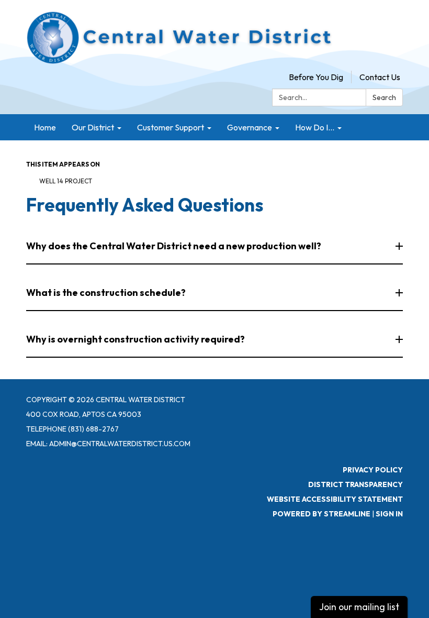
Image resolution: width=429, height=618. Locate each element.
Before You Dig (316, 77)
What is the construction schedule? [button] (106, 292)
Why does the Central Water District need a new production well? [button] (173, 246)
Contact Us (379, 77)
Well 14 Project (65, 181)
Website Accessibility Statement (335, 499)
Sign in (389, 513)
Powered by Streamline (321, 513)
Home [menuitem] (45, 127)
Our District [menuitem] (93, 127)
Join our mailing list (359, 607)
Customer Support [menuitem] (170, 127)
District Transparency (355, 484)
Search (384, 97)
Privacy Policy (373, 469)
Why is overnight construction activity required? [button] (135, 339)
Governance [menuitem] (249, 127)
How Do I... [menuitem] (314, 127)
